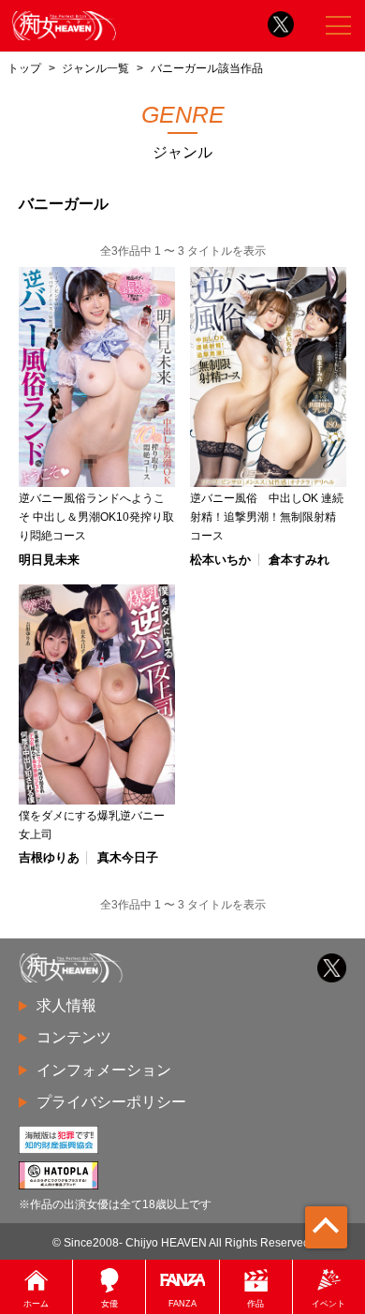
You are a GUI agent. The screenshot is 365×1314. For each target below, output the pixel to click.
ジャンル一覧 (95, 68)
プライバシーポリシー (111, 1102)
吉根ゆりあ (49, 857)
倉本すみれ (299, 560)
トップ (24, 68)
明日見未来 (49, 560)
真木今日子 (127, 857)
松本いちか (220, 560)
